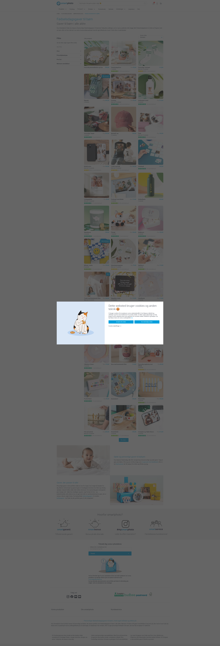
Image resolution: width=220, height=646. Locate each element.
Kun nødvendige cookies (146, 321)
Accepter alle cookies (121, 321)
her (132, 318)
